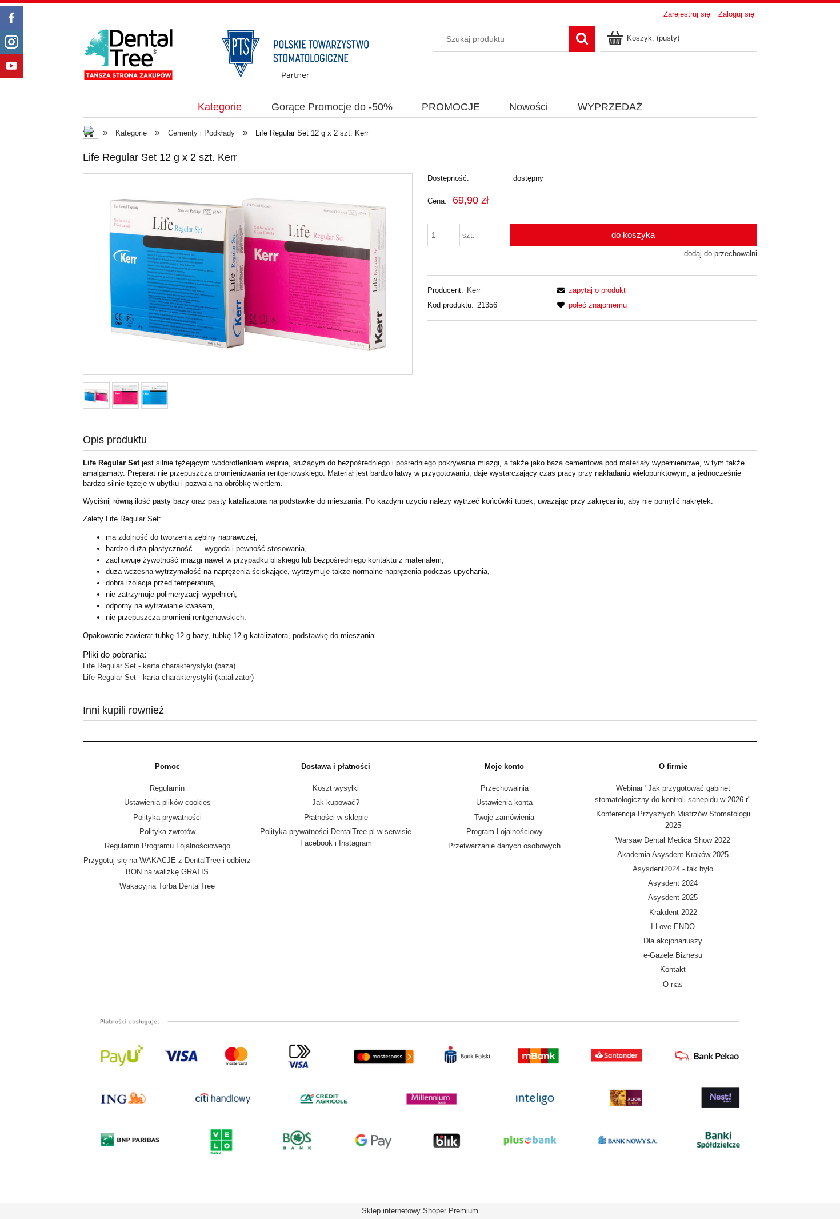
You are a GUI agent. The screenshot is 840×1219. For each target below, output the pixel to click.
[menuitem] (220, 107)
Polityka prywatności (167, 817)
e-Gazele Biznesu (672, 955)
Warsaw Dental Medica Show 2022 (672, 840)
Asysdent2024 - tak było (673, 869)
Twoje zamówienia (504, 817)
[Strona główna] (237, 53)
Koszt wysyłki (336, 788)
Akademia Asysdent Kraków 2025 (673, 854)
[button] (590, 290)
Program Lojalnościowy (504, 831)
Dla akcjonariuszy (672, 941)
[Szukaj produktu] (582, 39)
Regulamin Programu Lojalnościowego (167, 846)
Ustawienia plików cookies (167, 802)
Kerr (474, 290)
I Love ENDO (673, 926)
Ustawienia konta (504, 802)
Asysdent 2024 (673, 883)
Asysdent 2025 (673, 897)
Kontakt (673, 969)
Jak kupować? (335, 802)
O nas (673, 984)
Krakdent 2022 (673, 912)
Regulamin (167, 788)
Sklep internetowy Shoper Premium (420, 1210)
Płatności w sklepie (336, 817)
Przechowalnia (505, 788)
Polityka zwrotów (167, 831)
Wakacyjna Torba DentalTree (167, 886)
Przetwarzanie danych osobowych (504, 846)
